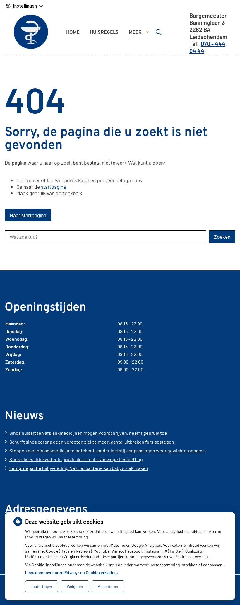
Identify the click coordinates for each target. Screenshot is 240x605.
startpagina (53, 186)
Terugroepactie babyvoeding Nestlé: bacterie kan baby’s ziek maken (78, 468)
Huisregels (104, 32)
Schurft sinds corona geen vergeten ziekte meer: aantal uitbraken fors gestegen (91, 441)
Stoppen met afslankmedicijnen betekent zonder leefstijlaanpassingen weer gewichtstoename (107, 450)
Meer (135, 32)
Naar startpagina (28, 215)
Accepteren (108, 586)
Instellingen (41, 586)
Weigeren (75, 586)
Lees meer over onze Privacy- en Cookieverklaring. (71, 572)
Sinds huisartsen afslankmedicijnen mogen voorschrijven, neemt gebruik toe (88, 433)
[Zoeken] (158, 31)
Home (73, 32)
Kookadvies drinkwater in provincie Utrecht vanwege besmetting (76, 459)
